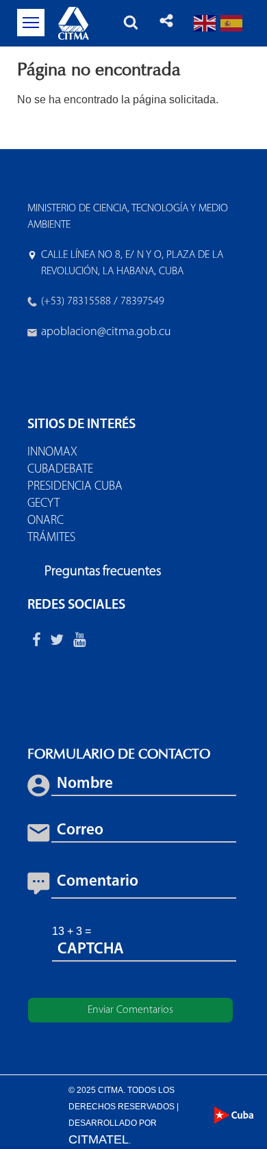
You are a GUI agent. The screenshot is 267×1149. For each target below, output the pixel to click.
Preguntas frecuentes (102, 572)
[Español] (232, 22)
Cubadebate (60, 470)
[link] (106, 332)
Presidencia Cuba (75, 487)
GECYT (43, 504)
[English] (205, 22)
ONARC (45, 521)
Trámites (51, 538)
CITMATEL (98, 1139)
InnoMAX (52, 453)
